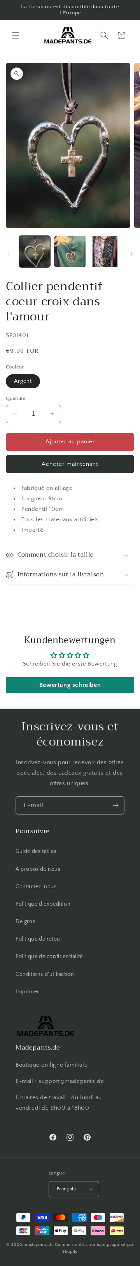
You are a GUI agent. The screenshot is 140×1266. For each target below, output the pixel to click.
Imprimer (27, 992)
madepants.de (39, 1244)
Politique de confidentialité (49, 956)
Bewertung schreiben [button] (70, 684)
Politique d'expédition (43, 904)
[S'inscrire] (115, 805)
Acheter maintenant (70, 464)
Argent (23, 381)
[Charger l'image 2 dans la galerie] (69, 251)
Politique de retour (39, 939)
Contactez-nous (36, 887)
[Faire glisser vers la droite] (131, 253)
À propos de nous (38, 869)
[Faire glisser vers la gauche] (8, 253)
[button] (15, 35)
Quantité (16, 398)
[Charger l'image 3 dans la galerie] (105, 251)
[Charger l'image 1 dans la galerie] (34, 251)
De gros (25, 921)
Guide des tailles (36, 851)
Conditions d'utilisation (45, 974)
